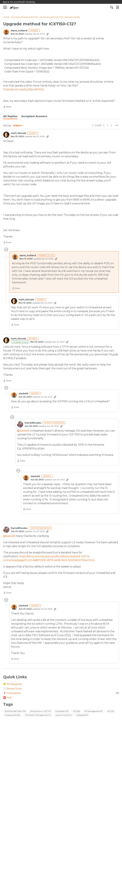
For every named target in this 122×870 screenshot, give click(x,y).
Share (7, 107)
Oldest (17, 125)
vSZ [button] (110, 711)
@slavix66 (23, 430)
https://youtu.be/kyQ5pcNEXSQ (23, 89)
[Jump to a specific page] (116, 125)
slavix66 (23, 393)
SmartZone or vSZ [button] (40, 711)
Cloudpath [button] (61, 711)
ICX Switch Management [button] (38, 715)
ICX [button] (76, 711)
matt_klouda (18, 133)
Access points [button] (12, 715)
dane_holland (19, 30)
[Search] (112, 7)
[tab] (10, 116)
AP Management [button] (93, 711)
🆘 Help (7, 697)
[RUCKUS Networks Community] (14, 7)
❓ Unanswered (61, 693)
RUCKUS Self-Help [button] (15, 711)
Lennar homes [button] (63, 715)
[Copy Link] (47, 33)
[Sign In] (117, 7)
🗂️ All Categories (12, 684)
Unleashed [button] (82, 715)
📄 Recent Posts (12, 688)
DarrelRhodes (33, 423)
